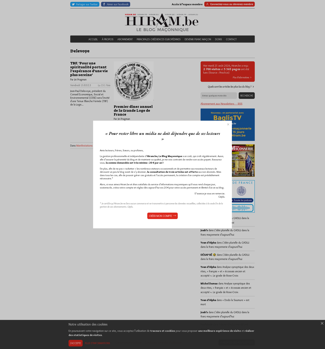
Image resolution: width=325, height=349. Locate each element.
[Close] (228, 124)
